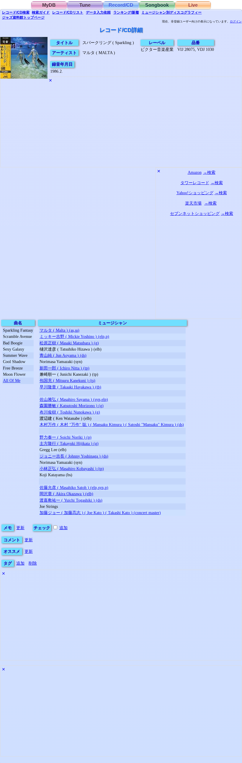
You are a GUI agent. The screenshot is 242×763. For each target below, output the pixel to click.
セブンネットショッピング (195, 213)
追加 (63, 527)
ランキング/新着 (126, 12)
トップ (23, 17)
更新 (20, 527)
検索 (16, 12)
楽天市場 (193, 203)
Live (193, 5)
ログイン (236, 21)
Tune (85, 5)
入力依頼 (98, 12)
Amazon (195, 172)
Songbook (157, 5)
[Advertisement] (121, 125)
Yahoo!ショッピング (194, 192)
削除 (33, 563)
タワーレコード (194, 182)
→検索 (209, 172)
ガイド (41, 12)
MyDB (49, 5)
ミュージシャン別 (171, 12)
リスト (67, 12)
